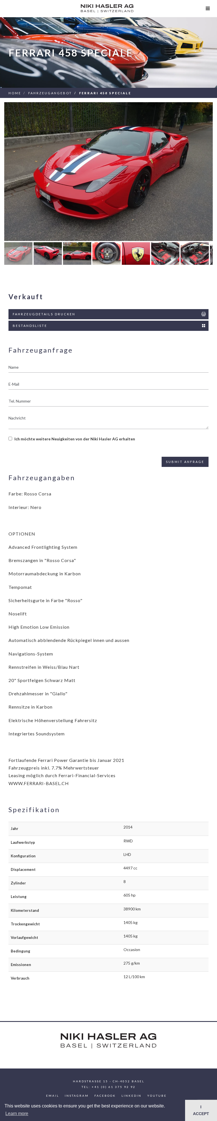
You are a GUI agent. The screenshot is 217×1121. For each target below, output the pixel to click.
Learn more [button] (16, 1113)
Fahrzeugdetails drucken (44, 314)
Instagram (77, 1095)
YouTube (157, 1095)
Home (14, 93)
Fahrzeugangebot (50, 93)
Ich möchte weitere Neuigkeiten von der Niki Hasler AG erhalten (74, 438)
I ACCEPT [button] (201, 1110)
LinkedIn (131, 1095)
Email (52, 1095)
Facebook (105, 1095)
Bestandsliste (30, 325)
